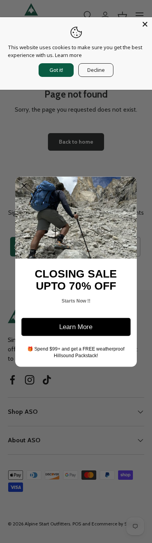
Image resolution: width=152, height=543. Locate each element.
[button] (24, 185)
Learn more (68, 55)
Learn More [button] (75, 326)
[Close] (145, 24)
